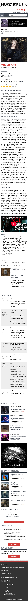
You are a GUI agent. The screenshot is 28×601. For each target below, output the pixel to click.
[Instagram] (22, 10)
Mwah (11, 390)
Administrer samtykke (9, 594)
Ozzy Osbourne (8, 64)
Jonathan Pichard (15, 269)
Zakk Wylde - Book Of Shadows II (18, 276)
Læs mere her (14, 556)
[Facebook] (17, 10)
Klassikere (6, 587)
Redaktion (6, 585)
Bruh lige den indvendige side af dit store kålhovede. (18, 343)
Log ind (14, 12)
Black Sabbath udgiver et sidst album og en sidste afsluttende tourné (18, 438)
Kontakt (26, 12)
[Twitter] (19, 10)
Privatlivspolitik (8, 593)
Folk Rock (16, 271)
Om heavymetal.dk (9, 584)
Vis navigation (2, 15)
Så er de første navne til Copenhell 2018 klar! (16, 428)
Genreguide (7, 588)
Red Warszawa (13, 513)
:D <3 (11, 363)
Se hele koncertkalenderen (14, 522)
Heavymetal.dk (14, 4)
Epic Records (4, 71)
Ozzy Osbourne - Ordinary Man (17, 409)
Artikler (6, 590)
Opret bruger (20, 12)
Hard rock (10, 75)
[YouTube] (24, 10)
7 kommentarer (5, 33)
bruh (11, 298)
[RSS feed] (27, 10)
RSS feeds (6, 591)
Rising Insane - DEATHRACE (14, 483)
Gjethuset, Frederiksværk (12, 516)
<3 (10, 327)
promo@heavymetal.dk (11, 577)
